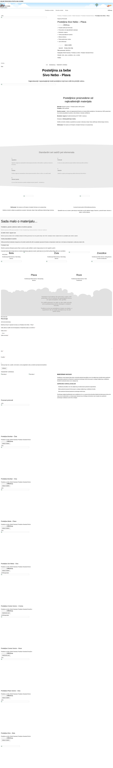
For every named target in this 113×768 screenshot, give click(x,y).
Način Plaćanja (32, 756)
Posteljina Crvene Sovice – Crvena (12, 606)
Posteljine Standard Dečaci (87, 15)
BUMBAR (3, 760)
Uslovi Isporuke (32, 758)
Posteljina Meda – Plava (8, 521)
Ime (2, 351)
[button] (6, 443)
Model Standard (76, 15)
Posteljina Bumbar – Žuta (9, 436)
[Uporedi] (2, 434)
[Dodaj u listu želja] (9, 434)
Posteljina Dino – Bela (8, 733)
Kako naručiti (32, 753)
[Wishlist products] (1, 10)
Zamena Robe (60, 751)
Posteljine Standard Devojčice (25, 609)
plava (66, 55)
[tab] (47, 65)
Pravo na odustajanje (62, 753)
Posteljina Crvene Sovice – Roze (11, 648)
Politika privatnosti (33, 751)
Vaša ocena (4, 330)
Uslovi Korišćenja (33, 749)
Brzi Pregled (6, 434)
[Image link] (11, 270)
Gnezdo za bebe (89, 751)
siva (74, 55)
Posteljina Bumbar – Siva (9, 479)
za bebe (78, 55)
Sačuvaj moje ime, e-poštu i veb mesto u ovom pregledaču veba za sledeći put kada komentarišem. (24, 364)
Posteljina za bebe (67, 15)
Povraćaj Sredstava (62, 756)
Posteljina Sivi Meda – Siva (9, 563)
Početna (59, 15)
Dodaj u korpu (68, 45)
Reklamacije (60, 749)
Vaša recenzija (5, 335)
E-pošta (3, 357)
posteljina (70, 55)
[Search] (3, 10)
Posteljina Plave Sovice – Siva (10, 691)
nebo (63, 55)
